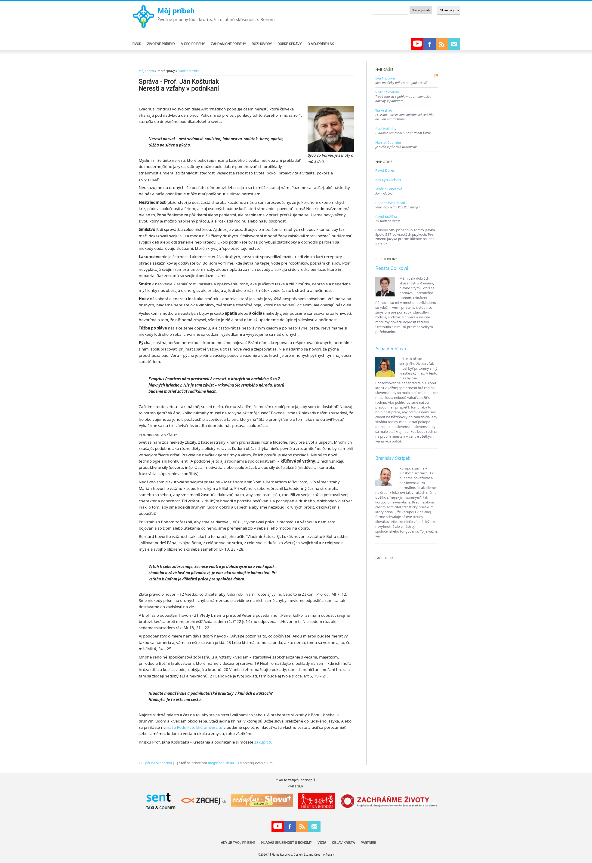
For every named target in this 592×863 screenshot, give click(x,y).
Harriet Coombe (388, 142)
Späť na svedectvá (157, 762)
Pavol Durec (385, 170)
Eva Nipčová (385, 78)
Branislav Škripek (392, 458)
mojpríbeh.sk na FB (223, 762)
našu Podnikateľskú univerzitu (194, 727)
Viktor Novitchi (387, 92)
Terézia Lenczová (388, 188)
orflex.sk (328, 855)
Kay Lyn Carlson (388, 179)
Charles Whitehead (390, 202)
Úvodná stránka (188, 71)
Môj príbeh (176, 10)
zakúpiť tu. (264, 742)
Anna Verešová (390, 348)
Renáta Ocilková (391, 268)
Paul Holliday (385, 128)
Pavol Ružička (386, 216)
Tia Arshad (383, 110)
